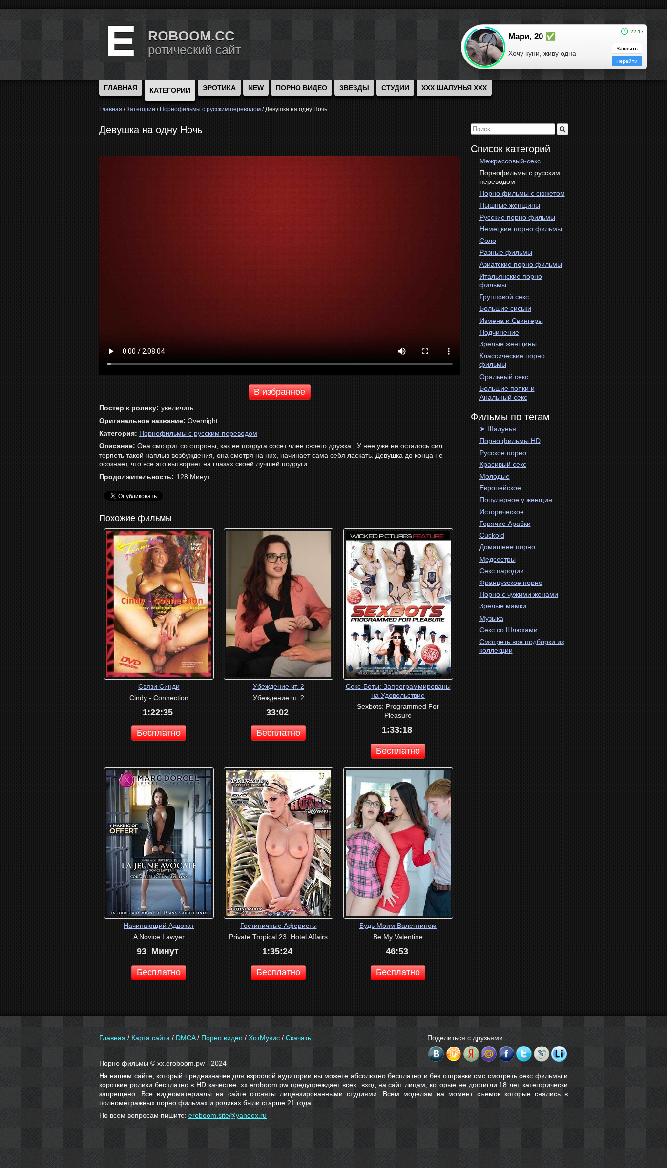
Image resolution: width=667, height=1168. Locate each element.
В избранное (279, 392)
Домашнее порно (507, 547)
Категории (169, 90)
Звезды (354, 88)
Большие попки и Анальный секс (507, 392)
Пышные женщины (509, 205)
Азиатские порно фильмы (520, 264)
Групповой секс (504, 297)
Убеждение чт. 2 (278, 686)
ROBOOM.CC (191, 35)
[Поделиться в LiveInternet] (559, 1054)
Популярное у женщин (515, 499)
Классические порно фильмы (512, 360)
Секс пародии (501, 571)
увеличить (177, 408)
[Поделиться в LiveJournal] (541, 1054)
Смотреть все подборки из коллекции (521, 646)
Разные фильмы (505, 252)
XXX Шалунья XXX (454, 88)
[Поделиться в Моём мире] (489, 1054)
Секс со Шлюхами (508, 630)
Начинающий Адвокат (159, 925)
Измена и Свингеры (511, 320)
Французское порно (510, 582)
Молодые (494, 476)
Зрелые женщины (508, 344)
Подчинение (499, 332)
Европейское (500, 488)
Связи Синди (159, 686)
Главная (112, 1038)
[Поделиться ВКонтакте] (436, 1054)
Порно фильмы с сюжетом (522, 193)
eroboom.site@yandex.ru (227, 1115)
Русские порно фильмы (517, 217)
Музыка (491, 618)
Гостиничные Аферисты (278, 925)
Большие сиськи (505, 308)
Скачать (298, 1038)
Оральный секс (503, 377)
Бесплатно (159, 733)
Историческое (501, 512)
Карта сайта (150, 1038)
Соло (487, 240)
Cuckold (491, 535)
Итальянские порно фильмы (510, 280)
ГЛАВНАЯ (120, 88)
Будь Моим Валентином (398, 925)
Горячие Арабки (505, 523)
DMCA (185, 1038)
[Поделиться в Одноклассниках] (453, 1054)
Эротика (219, 88)
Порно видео (301, 88)
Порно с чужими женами (518, 594)
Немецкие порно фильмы (520, 229)
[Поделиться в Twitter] (524, 1054)
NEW (256, 88)
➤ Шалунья (497, 429)
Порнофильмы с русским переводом (519, 177)
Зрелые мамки (502, 606)
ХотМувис (264, 1038)
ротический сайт (194, 50)
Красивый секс (502, 464)
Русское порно (502, 453)
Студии (395, 88)
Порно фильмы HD (510, 440)
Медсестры (497, 559)
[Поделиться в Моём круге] (471, 1054)
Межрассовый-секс (510, 161)
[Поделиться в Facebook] (506, 1054)
